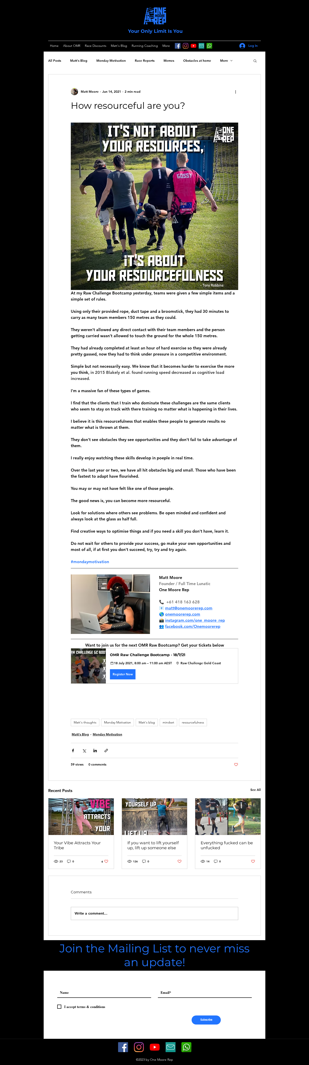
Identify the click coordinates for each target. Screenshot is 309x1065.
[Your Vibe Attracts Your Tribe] (81, 816)
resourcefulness (193, 722)
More (224, 61)
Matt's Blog (78, 61)
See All (255, 790)
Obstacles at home (197, 61)
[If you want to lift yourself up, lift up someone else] (154, 816)
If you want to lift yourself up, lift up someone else (153, 845)
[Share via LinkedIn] (95, 750)
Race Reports (144, 61)
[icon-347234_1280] (201, 46)
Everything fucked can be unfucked (227, 845)
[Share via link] (106, 750)
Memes (169, 61)
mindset (168, 722)
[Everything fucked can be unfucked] (228, 816)
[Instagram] (185, 46)
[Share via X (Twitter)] (84, 750)
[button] (255, 60)
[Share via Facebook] (73, 750)
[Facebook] (178, 46)
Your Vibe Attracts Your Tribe (77, 845)
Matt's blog (147, 722)
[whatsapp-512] (186, 1047)
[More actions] (235, 91)
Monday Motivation (111, 61)
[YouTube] (193, 46)
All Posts (54, 61)
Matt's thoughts (85, 722)
